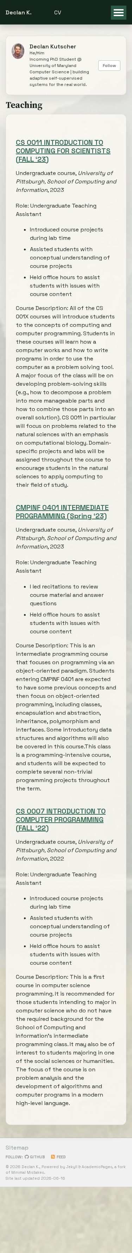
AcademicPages (97, 1166)
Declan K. (19, 12)
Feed (61, 1157)
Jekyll (71, 1166)
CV (57, 12)
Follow (109, 65)
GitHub (37, 1157)
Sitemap (17, 1147)
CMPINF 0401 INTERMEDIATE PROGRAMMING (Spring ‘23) (62, 511)
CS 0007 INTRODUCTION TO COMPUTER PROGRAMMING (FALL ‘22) (61, 820)
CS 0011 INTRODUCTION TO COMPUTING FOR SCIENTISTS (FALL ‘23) (63, 151)
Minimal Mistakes (27, 1172)
